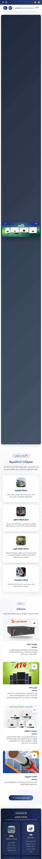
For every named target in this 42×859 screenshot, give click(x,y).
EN (5, 8)
